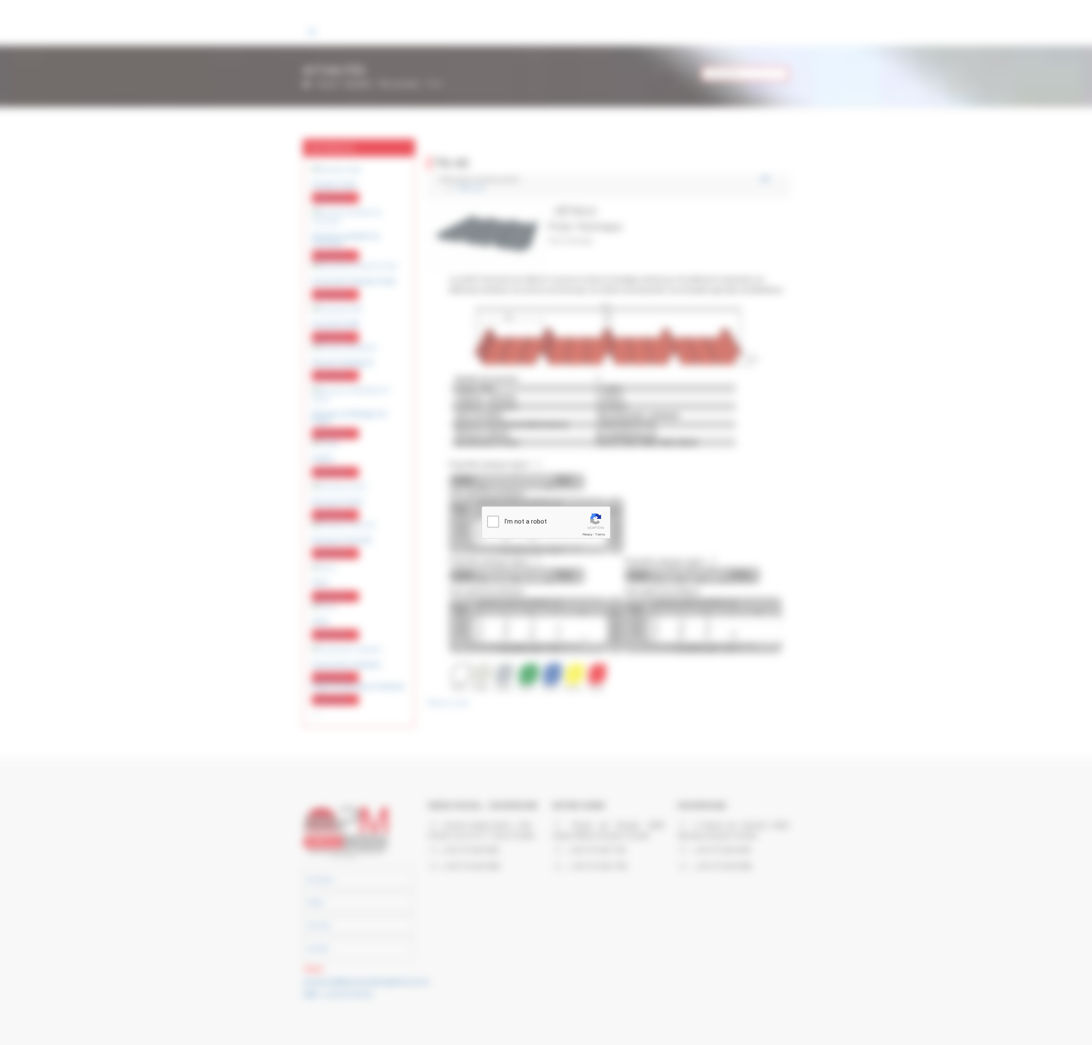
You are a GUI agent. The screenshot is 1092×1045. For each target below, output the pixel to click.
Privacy (587, 534)
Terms (600, 534)
